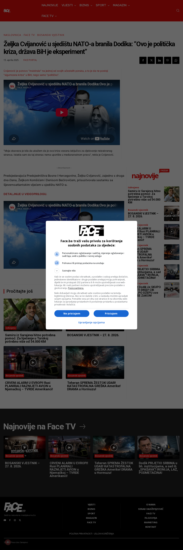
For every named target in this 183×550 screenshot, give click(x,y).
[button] (91, 270)
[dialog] (91, 275)
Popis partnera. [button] (76, 288)
